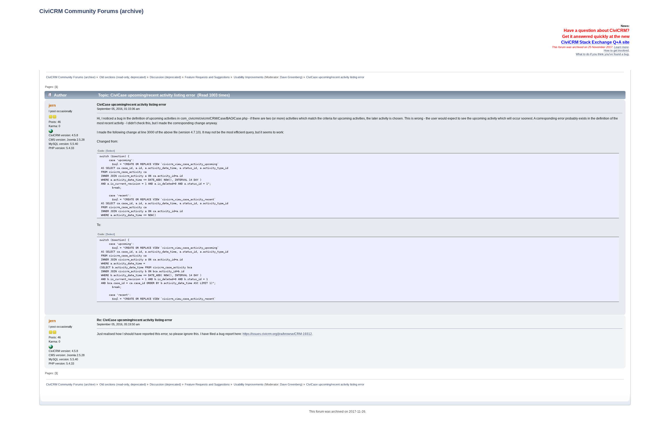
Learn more (621, 47)
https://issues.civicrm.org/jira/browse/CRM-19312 (277, 334)
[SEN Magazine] (51, 132)
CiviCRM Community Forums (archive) (91, 11)
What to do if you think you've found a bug (602, 54)
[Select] (110, 150)
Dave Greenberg (291, 77)
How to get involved (616, 50)
